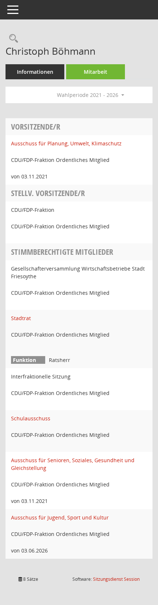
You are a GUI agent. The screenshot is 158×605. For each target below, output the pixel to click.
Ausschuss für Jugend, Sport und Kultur (60, 517)
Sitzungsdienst (116, 579)
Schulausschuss (30, 418)
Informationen (35, 71)
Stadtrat (21, 318)
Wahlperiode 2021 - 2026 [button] (88, 94)
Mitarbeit (95, 71)
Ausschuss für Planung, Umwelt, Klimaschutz (66, 143)
